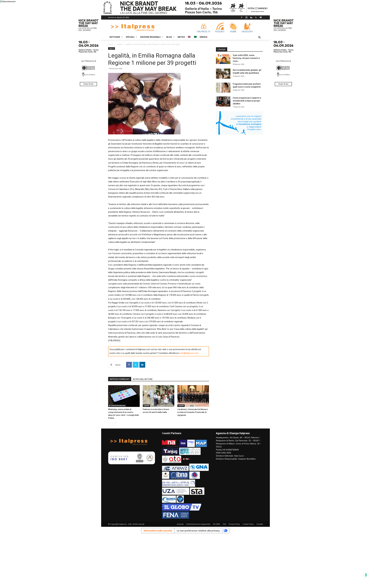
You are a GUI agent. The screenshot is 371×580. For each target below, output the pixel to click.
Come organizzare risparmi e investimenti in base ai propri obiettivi (247, 101)
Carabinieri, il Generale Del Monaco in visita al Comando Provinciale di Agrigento (192, 412)
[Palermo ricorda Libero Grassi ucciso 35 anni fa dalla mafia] (158, 396)
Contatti (259, 524)
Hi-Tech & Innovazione (117, 405)
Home (110, 44)
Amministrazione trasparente (198, 524)
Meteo (181, 37)
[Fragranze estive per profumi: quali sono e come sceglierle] (223, 87)
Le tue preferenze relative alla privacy (198, 530)
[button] (259, 37)
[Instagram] (246, 17)
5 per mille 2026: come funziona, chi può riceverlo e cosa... (246, 58)
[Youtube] (261, 17)
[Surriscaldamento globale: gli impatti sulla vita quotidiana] (223, 74)
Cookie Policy (248, 524)
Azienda (180, 524)
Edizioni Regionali (150, 37)
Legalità (119, 44)
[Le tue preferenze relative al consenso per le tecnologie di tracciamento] (366, 575)
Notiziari (115, 37)
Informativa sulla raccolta (158, 530)
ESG (224, 524)
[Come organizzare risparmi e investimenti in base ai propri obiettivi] (223, 101)
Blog (169, 37)
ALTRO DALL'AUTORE (143, 379)
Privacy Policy (234, 524)
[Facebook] (241, 17)
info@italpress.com (189, 353)
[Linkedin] (251, 17)
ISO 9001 (216, 524)
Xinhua (203, 37)
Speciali (130, 37)
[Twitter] (256, 17)
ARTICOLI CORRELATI (119, 379)
